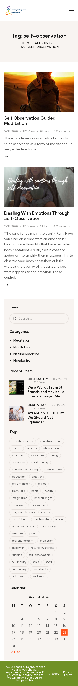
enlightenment (22, 483)
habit (34, 490)
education (18, 476)
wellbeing (39, 576)
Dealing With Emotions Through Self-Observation (37, 215)
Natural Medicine (26, 354)
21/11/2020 (58, 404)
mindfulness (19, 519)
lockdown (18, 505)
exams (42, 483)
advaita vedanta (22, 441)
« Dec (15, 652)
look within (38, 505)
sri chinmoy (19, 569)
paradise (17, 533)
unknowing (19, 576)
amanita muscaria (50, 441)
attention (18, 455)
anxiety (32, 448)
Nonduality (21, 360)
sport (49, 562)
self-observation (39, 554)
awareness (37, 455)
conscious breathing (25, 469)
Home (26, 43)
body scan (18, 462)
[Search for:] (39, 318)
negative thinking (23, 526)
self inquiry (19, 562)
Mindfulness (22, 347)
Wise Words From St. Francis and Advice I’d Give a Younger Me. (45, 391)
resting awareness (42, 547)
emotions (38, 476)
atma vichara (51, 448)
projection (46, 540)
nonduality (49, 526)
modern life (41, 519)
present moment (22, 540)
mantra (45, 512)
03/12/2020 (60, 379)
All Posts (43, 43)
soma (36, 562)
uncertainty (40, 569)
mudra (59, 519)
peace (33, 533)
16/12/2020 (11, 131)
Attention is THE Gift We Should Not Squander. (45, 417)
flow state (18, 490)
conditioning (39, 462)
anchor (16, 448)
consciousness (53, 469)
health (49, 490)
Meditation (21, 340)
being (54, 455)
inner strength (43, 498)
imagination (19, 498)
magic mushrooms (23, 512)
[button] (71, 10)
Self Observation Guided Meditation (30, 120)
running (17, 554)
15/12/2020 (11, 226)
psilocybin (18, 547)
